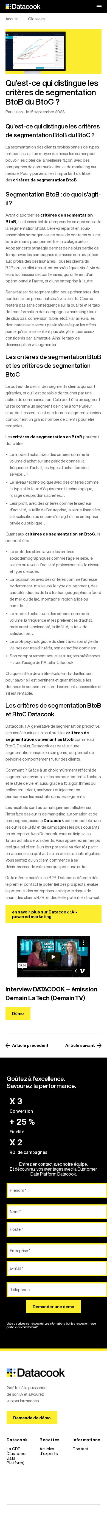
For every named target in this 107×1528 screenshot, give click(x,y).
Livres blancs (52, 1461)
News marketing (49, 1472)
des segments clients (61, 386)
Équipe (13, 1479)
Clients (13, 1471)
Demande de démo (32, 1417)
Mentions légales (81, 1467)
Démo (18, 1013)
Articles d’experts (49, 1451)
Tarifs (12, 1487)
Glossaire (48, 1483)
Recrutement (85, 1457)
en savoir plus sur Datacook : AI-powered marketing (44, 914)
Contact (80, 1448)
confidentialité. (30, 1327)
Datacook (54, 820)
